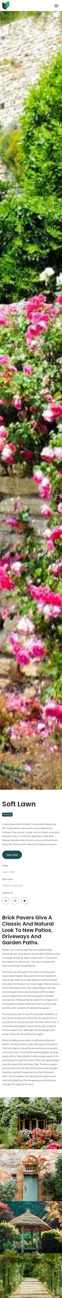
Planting (7, 814)
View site (12, 855)
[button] (56, 5)
